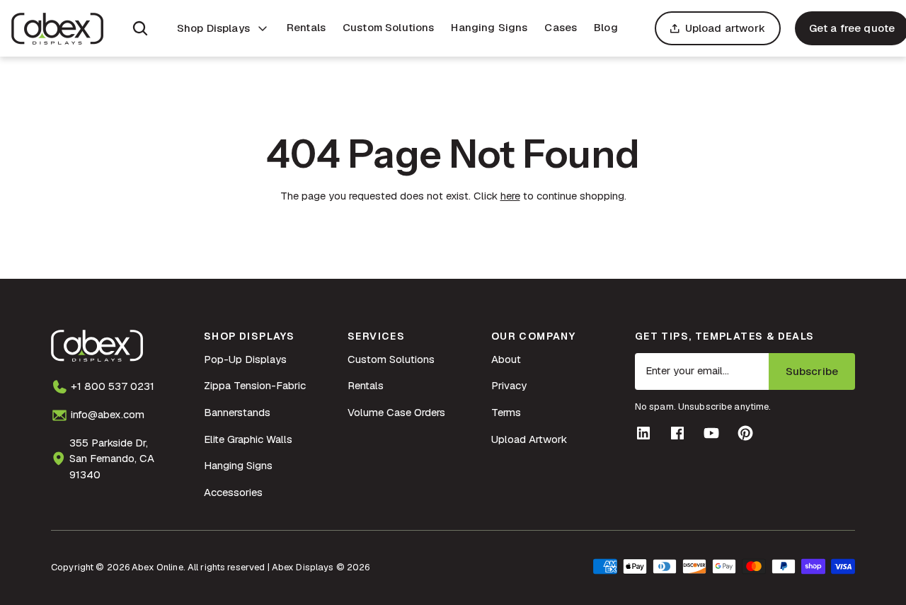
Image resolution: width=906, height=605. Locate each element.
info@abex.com (107, 414)
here (510, 195)
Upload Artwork (529, 439)
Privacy (509, 385)
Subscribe (812, 371)
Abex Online (157, 567)
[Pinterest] (745, 433)
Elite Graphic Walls (248, 439)
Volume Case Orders (396, 412)
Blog (606, 27)
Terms (506, 412)
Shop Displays (213, 28)
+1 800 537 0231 (112, 386)
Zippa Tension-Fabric (255, 385)
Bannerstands (237, 412)
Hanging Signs (489, 27)
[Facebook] (677, 433)
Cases (560, 27)
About (506, 359)
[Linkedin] (643, 433)
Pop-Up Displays (245, 359)
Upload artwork (725, 28)
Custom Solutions (388, 27)
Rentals (306, 27)
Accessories (233, 492)
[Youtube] (711, 433)
